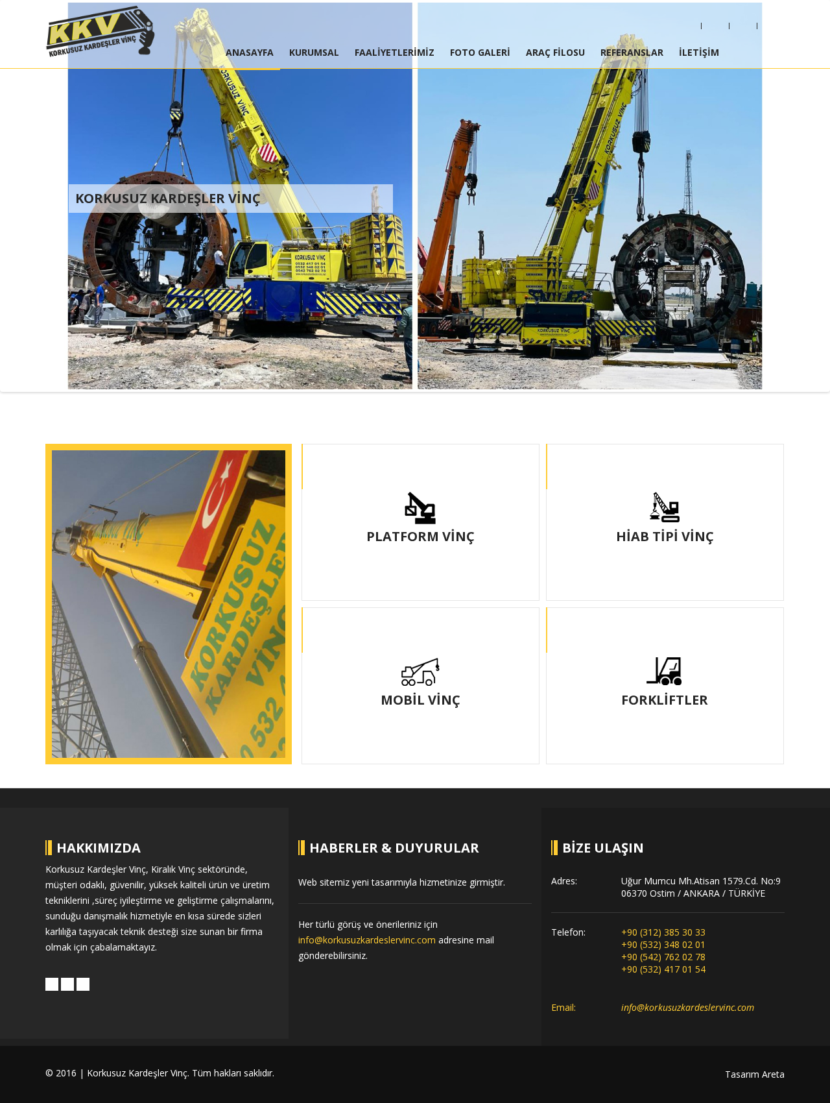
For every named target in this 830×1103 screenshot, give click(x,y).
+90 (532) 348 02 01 (663, 944)
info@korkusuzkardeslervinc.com (367, 940)
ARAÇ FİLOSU (555, 52)
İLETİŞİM (699, 52)
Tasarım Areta (755, 1074)
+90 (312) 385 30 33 (663, 932)
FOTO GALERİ (480, 52)
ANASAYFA (250, 52)
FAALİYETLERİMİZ (394, 52)
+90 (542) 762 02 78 (663, 957)
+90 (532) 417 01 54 (663, 969)
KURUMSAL (314, 52)
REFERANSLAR (631, 52)
